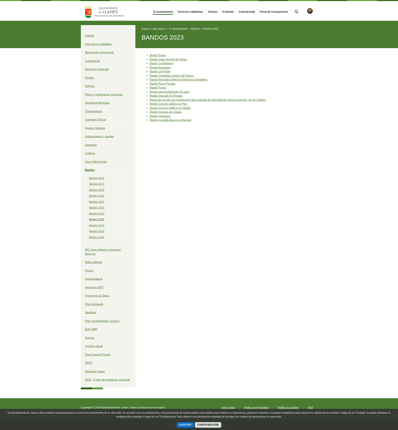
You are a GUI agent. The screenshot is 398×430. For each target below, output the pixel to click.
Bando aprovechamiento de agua (169, 91)
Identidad (90, 312)
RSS (310, 407)
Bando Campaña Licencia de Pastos (172, 75)
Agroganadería (93, 278)
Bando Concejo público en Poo (169, 103)
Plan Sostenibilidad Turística (102, 321)
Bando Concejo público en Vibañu (170, 108)
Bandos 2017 (96, 184)
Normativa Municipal (97, 102)
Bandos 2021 (96, 207)
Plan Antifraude (94, 304)
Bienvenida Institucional (99, 52)
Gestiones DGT (94, 287)
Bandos (90, 170)
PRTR (88, 362)
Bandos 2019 (96, 195)
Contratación (92, 60)
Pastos (89, 270)
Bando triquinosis (160, 116)
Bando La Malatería (161, 63)
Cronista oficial (94, 346)
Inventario (91, 144)
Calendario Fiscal (95, 119)
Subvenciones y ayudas (99, 136)
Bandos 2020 (96, 201)
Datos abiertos (93, 262)
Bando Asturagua (160, 67)
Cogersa (90, 153)
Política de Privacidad (255, 407)
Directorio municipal (97, 69)
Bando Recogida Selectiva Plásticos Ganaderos (178, 79)
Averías (89, 337)
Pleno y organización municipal (103, 94)
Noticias (90, 86)
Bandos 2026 (96, 237)
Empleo (89, 77)
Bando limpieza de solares (166, 111)
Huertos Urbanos (95, 128)
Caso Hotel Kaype (96, 161)
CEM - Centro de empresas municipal (107, 379)
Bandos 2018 (96, 190)
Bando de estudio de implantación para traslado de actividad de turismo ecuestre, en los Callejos (208, 99)
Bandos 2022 (96, 213)
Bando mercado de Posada (166, 95)
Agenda (89, 35)
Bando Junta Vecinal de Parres (168, 59)
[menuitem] (163, 11)
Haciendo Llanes (95, 371)
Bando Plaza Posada (162, 83)
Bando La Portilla (160, 71)
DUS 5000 (91, 329)
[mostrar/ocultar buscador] (296, 12)
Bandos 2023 (96, 219)
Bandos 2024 (96, 225)
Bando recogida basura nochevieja (170, 120)
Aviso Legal (228, 407)
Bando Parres (158, 55)
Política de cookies (288, 407)
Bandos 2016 (96, 178)
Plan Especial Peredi (97, 354)
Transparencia (93, 111)
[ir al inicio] (381, 405)
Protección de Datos (97, 295)
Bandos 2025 (96, 231)
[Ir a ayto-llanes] (103, 11)
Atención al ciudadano (98, 44)
